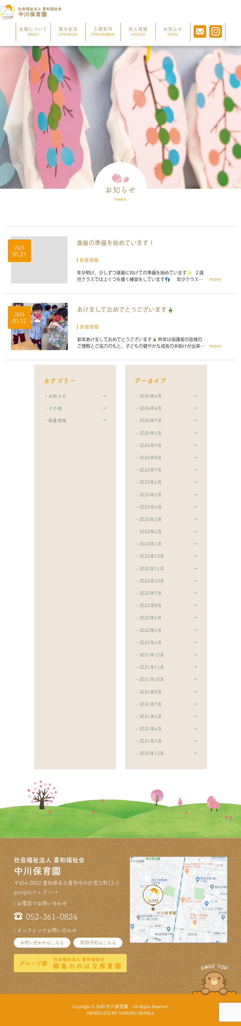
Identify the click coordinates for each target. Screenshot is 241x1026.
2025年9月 (150, 420)
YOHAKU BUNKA (136, 1013)
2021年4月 (150, 729)
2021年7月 (150, 704)
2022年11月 (151, 568)
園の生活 (68, 31)
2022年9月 (150, 593)
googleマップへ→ (36, 892)
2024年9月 (150, 445)
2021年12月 (151, 655)
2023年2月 (150, 531)
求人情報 (137, 31)
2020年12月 (151, 753)
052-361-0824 (51, 917)
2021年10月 (151, 679)
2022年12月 (151, 556)
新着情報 (57, 420)
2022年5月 (150, 630)
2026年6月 (150, 396)
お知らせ (172, 31)
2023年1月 (150, 544)
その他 (55, 408)
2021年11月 (151, 667)
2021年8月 (150, 692)
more (215, 279)
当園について (33, 31)
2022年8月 (150, 605)
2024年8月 (150, 457)
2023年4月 (150, 507)
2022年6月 (150, 618)
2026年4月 (150, 408)
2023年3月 (150, 519)
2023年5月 (150, 495)
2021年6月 (150, 716)
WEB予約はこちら (98, 942)
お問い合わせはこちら (42, 942)
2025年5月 (150, 433)
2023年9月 (150, 470)
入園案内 (103, 31)
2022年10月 (151, 581)
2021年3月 (150, 741)
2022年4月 (150, 642)
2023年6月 (150, 482)
